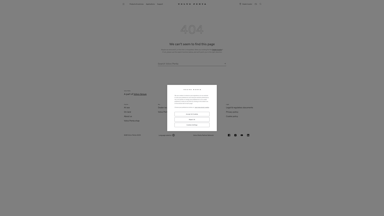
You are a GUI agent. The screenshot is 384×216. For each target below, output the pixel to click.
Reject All (192, 119)
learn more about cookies (202, 107)
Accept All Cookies (192, 114)
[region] (192, 108)
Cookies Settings (192, 125)
